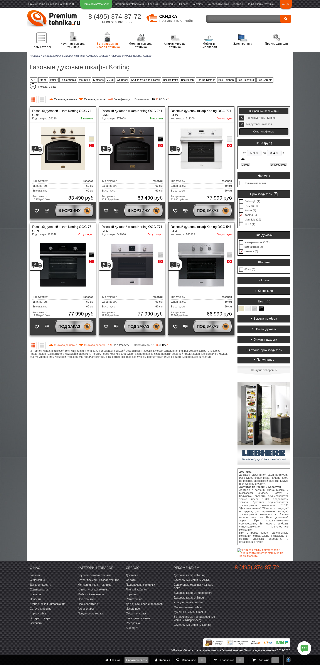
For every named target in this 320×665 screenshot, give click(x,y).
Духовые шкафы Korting (189, 575)
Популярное (265, 359)
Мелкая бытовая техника (141, 45)
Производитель (261, 194)
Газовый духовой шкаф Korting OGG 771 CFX (131, 229)
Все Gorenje (265, 79)
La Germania (68, 79)
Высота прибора (265, 318)
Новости (35, 599)
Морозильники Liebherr (189, 607)
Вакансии (36, 623)
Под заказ (208, 210)
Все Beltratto (170, 79)
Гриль (265, 280)
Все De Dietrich (206, 79)
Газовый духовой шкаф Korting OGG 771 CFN (62, 229)
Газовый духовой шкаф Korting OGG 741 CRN (131, 113)
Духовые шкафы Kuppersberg (193, 592)
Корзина (131, 594)
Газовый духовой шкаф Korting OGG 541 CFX (201, 229)
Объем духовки (265, 329)
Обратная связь (136, 660)
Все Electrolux (245, 79)
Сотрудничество (40, 608)
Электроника (242, 43)
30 (156, 99)
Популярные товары (91, 613)
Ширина (264, 262)
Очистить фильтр (264, 131)
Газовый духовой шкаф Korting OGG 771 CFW (201, 113)
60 (160, 99)
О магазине (169, 4)
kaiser (53, 79)
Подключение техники (260, 4)
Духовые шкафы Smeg (189, 597)
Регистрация (134, 599)
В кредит (132, 627)
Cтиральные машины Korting (192, 624)
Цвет (261, 301)
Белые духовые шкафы (145, 79)
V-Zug (110, 79)
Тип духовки (264, 235)
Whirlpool (122, 79)
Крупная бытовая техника (73, 45)
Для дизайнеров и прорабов (144, 604)
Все (165, 99)
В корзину (69, 210)
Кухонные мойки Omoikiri (190, 612)
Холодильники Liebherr (189, 602)
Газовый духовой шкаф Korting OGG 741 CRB (62, 113)
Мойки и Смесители (208, 45)
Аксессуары (86, 608)
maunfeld (84, 79)
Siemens (98, 79)
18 (153, 99)
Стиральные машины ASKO (192, 580)
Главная (153, 4)
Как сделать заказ (218, 4)
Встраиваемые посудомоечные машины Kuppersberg (194, 618)
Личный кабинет (136, 589)
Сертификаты (39, 589)
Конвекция (265, 290)
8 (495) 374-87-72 (114, 16)
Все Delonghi (226, 79)
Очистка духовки (265, 339)
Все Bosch (187, 79)
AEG (33, 79)
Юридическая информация (47, 604)
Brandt (43, 79)
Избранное (133, 608)
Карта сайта (38, 613)
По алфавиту (119, 99)
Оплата (184, 4)
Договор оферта (40, 584)
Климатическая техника (175, 45)
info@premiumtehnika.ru (129, 4)
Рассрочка (133, 623)
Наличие (264, 175)
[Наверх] (288, 660)
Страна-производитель (265, 350)
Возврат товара (40, 618)
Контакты (198, 4)
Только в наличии (255, 183)
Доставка (238, 4)
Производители (276, 43)
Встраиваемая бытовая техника (107, 45)
